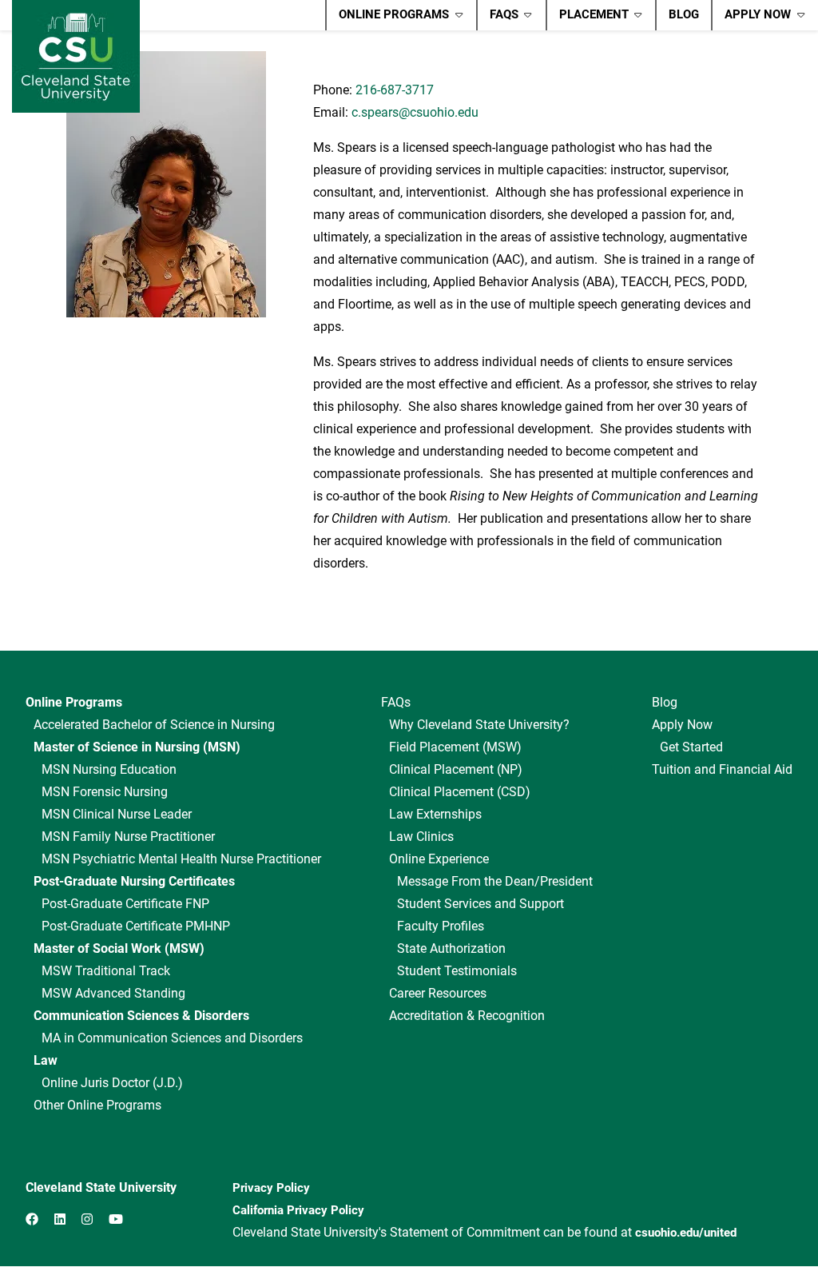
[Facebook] (32, 1219)
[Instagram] (87, 1219)
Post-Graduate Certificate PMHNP (136, 926)
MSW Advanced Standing (113, 993)
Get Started (691, 747)
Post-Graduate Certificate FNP (125, 903)
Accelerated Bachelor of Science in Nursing (154, 724)
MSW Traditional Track (106, 970)
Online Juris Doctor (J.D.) (112, 1082)
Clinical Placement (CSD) (459, 791)
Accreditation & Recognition (467, 1015)
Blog (664, 702)
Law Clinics (421, 836)
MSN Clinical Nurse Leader (117, 814)
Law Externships (435, 814)
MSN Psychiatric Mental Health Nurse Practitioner (181, 859)
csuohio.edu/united (686, 1232)
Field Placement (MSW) (455, 747)
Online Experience (439, 859)
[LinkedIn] (60, 1219)
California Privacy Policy (298, 1210)
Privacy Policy (271, 1188)
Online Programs (74, 702)
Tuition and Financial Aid (722, 769)
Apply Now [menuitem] (751, 18)
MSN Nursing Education (109, 769)
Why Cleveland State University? (479, 724)
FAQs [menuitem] (497, 18)
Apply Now (682, 724)
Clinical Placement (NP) (455, 769)
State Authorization (451, 948)
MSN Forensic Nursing (105, 791)
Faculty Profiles (440, 926)
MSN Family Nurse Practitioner (128, 836)
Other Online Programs (97, 1105)
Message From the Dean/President (495, 881)
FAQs (396, 702)
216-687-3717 (394, 90)
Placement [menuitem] (587, 18)
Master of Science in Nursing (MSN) (137, 747)
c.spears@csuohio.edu (414, 112)
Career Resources (437, 993)
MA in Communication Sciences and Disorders (172, 1038)
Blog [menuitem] (684, 14)
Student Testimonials (457, 970)
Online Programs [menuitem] (387, 18)
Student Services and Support (480, 903)
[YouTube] (116, 1219)
